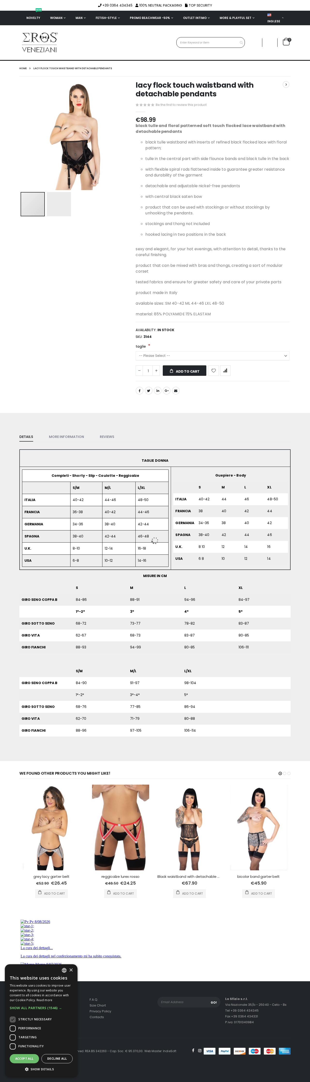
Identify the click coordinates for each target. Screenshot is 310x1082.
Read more (45, 1000)
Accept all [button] (24, 1059)
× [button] (71, 970)
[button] (41, 1008)
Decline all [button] (57, 1059)
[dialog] (41, 1020)
